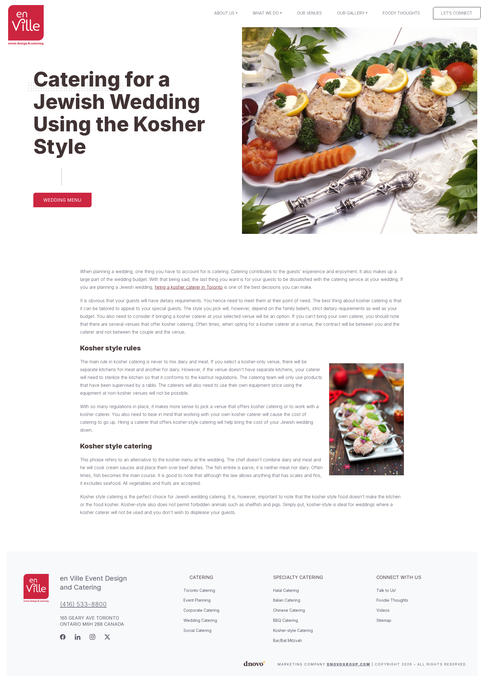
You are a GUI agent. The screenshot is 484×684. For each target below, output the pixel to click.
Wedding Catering (200, 620)
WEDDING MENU (62, 200)
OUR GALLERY (351, 13)
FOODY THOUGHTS (401, 13)
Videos (383, 610)
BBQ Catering (285, 620)
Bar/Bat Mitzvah (287, 640)
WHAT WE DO (266, 13)
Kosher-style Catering (293, 630)
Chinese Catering (289, 610)
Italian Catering (286, 600)
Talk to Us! (386, 590)
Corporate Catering (201, 610)
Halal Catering (286, 590)
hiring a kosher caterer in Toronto (189, 287)
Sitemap (383, 620)
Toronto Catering (199, 590)
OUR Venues (309, 13)
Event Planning (197, 600)
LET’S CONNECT (456, 13)
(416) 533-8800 (83, 604)
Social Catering (197, 630)
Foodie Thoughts (392, 600)
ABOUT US (224, 13)
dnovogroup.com (348, 664)
